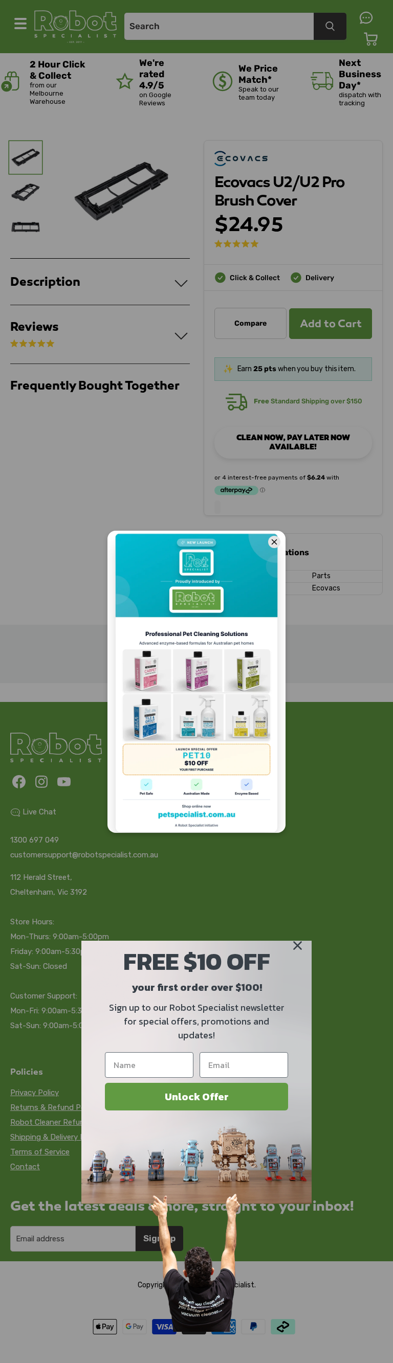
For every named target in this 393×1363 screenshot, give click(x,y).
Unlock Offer (197, 1096)
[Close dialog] (298, 946)
